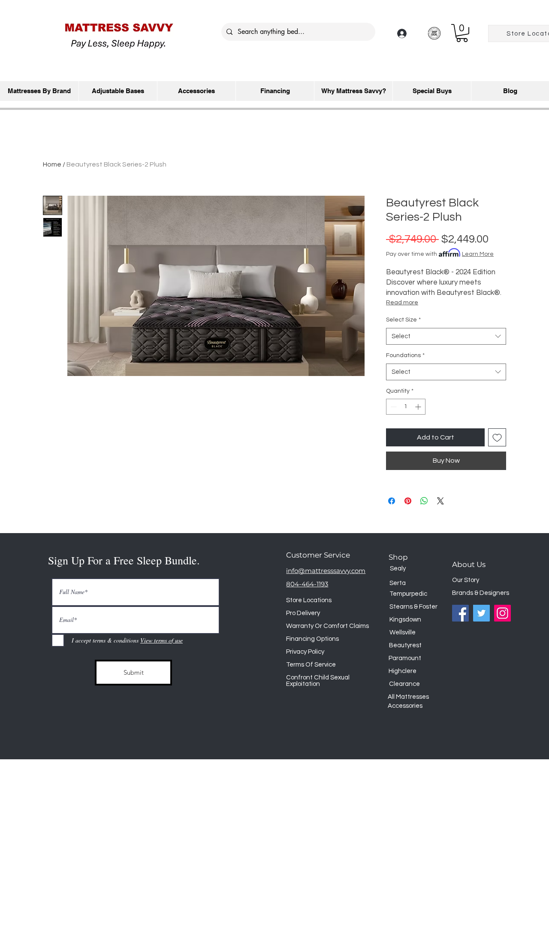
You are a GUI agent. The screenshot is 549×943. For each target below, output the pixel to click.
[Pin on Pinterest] (408, 501)
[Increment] (418, 406)
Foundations (405, 355)
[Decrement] (392, 406)
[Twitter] (481, 613)
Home (52, 164)
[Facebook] (460, 613)
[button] (462, 33)
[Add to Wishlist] (497, 437)
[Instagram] (502, 613)
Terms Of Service (311, 664)
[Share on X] (440, 501)
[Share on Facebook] (391, 501)
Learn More (478, 254)
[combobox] (446, 336)
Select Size (403, 320)
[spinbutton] (405, 406)
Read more (402, 303)
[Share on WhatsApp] (424, 501)
